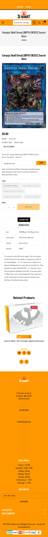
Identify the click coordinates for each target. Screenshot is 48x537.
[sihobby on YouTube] (24, 3)
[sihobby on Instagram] (19, 3)
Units (4, 202)
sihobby (24, 40)
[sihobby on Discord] (28, 3)
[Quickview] (19, 353)
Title (4, 180)
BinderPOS (26, 527)
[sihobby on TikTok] (33, 3)
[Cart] (44, 22)
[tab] (24, 219)
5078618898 (24, 410)
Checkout (20, 6)
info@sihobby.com (24, 421)
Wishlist (28, 6)
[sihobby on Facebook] (15, 3)
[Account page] (39, 22)
